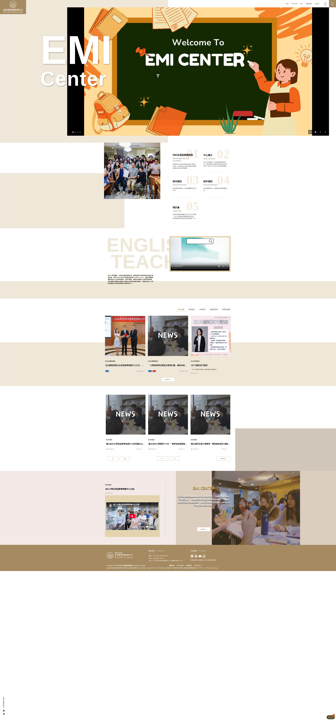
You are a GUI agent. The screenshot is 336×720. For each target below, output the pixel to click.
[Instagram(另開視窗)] (4, 713)
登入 (301, 4)
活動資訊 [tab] (202, 309)
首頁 (287, 4)
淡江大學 (294, 4)
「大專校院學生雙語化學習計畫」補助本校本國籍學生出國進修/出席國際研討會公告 (167, 365)
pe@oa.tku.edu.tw (158, 558)
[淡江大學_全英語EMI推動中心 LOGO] (13, 7)
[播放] (310, 132)
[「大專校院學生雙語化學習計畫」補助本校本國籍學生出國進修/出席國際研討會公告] (168, 336)
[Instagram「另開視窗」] (196, 556)
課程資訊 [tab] (192, 309)
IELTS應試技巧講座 (199, 365)
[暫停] (315, 132)
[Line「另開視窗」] (204, 556)
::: (283, 4)
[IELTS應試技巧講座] (211, 336)
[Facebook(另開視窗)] (4, 710)
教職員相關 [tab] (226, 309)
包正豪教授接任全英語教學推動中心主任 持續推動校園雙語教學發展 (124, 365)
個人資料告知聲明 (210, 560)
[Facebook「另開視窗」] (192, 556)
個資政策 (201, 560)
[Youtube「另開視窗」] (200, 556)
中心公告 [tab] (181, 309)
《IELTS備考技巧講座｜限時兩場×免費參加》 (204, 369)
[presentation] (162, 458)
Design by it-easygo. (212, 568)
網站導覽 (309, 4)
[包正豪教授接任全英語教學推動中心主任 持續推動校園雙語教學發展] (125, 336)
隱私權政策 (194, 560)
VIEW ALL (168, 379)
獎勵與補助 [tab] (214, 309)
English (317, 4)
